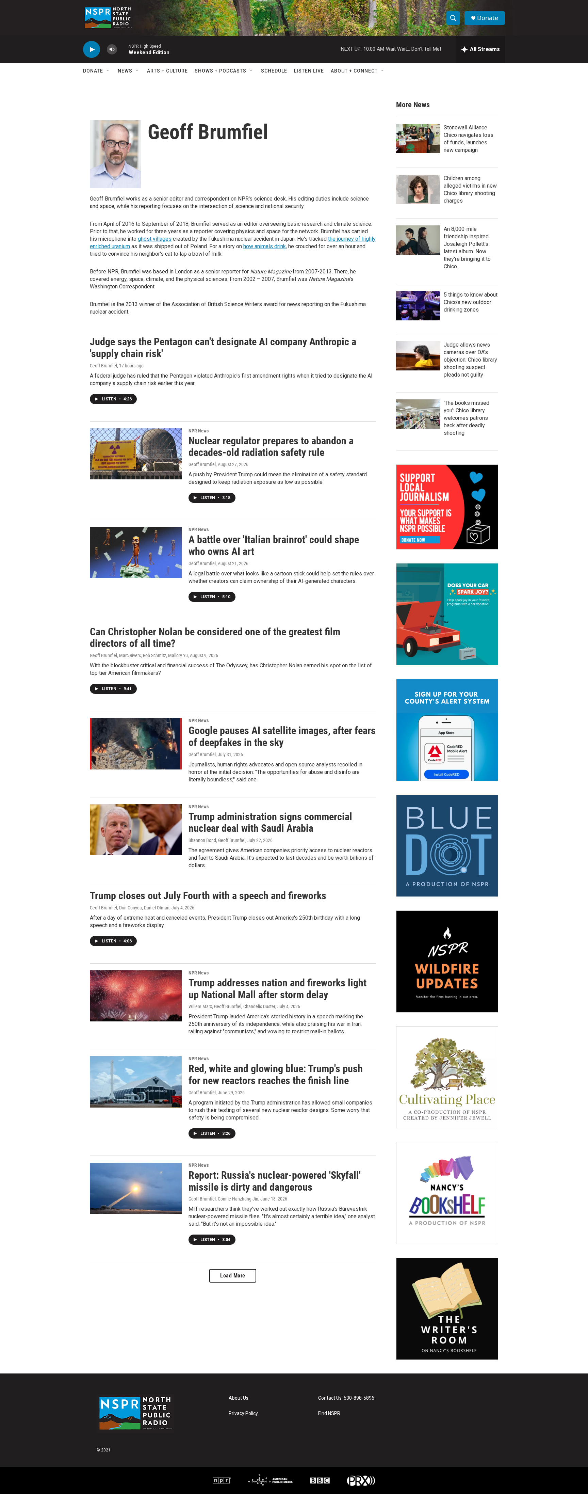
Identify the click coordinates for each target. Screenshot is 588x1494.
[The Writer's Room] (447, 1309)
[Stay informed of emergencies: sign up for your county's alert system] (447, 730)
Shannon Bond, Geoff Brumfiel (217, 840)
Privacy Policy (243, 1413)
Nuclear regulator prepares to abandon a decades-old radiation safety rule (271, 447)
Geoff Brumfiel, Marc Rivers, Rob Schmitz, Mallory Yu (139, 655)
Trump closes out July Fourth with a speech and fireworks (208, 896)
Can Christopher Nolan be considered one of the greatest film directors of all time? (215, 638)
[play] (91, 49)
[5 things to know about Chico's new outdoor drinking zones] (418, 305)
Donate (487, 17)
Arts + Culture (167, 71)
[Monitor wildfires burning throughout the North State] (447, 961)
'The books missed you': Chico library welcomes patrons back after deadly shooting (466, 418)
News (125, 71)
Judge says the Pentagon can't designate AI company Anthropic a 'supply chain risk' (223, 348)
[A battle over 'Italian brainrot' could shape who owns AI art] (136, 552)
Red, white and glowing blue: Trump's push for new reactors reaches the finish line (276, 1074)
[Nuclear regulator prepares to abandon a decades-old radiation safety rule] (136, 453)
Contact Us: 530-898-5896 (346, 1398)
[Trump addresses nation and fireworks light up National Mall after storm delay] (136, 995)
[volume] (112, 49)
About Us (238, 1398)
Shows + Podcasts (220, 71)
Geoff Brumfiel (103, 365)
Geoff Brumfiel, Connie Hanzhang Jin (223, 1199)
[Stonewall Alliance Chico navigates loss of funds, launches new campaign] (418, 138)
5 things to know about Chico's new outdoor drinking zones (470, 302)
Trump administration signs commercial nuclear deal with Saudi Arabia (270, 823)
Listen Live (309, 71)
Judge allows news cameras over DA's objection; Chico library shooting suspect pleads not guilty (470, 359)
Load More (232, 1275)
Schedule (274, 71)
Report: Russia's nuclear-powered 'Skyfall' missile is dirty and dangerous (275, 1181)
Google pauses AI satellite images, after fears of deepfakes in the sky (282, 736)
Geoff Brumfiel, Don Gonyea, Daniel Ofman (129, 907)
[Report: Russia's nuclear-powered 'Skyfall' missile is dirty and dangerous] (136, 1188)
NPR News (199, 430)
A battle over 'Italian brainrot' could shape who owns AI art (274, 545)
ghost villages (155, 239)
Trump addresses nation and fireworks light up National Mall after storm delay (277, 989)
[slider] (123, 49)
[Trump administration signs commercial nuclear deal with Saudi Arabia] (136, 829)
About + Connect (354, 71)
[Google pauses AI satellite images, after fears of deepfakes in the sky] (136, 743)
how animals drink (264, 246)
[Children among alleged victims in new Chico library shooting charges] (418, 189)
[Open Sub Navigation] (108, 71)
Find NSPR (329, 1413)
